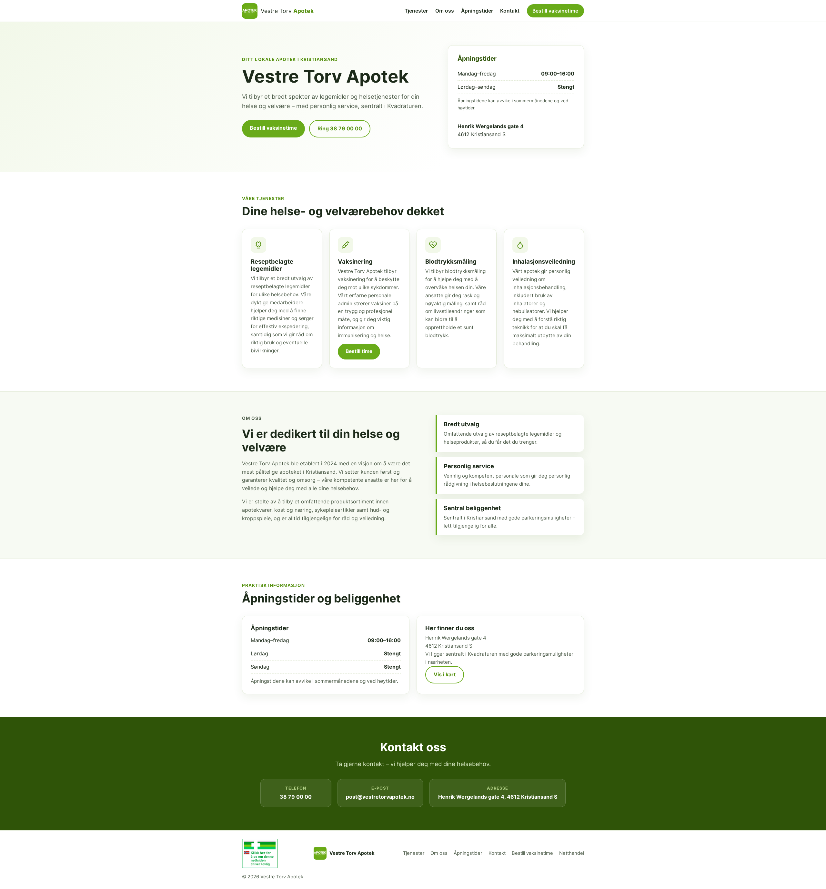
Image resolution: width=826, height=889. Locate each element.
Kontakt (509, 11)
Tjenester (416, 11)
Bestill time (359, 351)
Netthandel (571, 853)
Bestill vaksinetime (555, 11)
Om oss (444, 11)
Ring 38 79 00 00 (339, 128)
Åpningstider (477, 11)
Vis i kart (445, 674)
